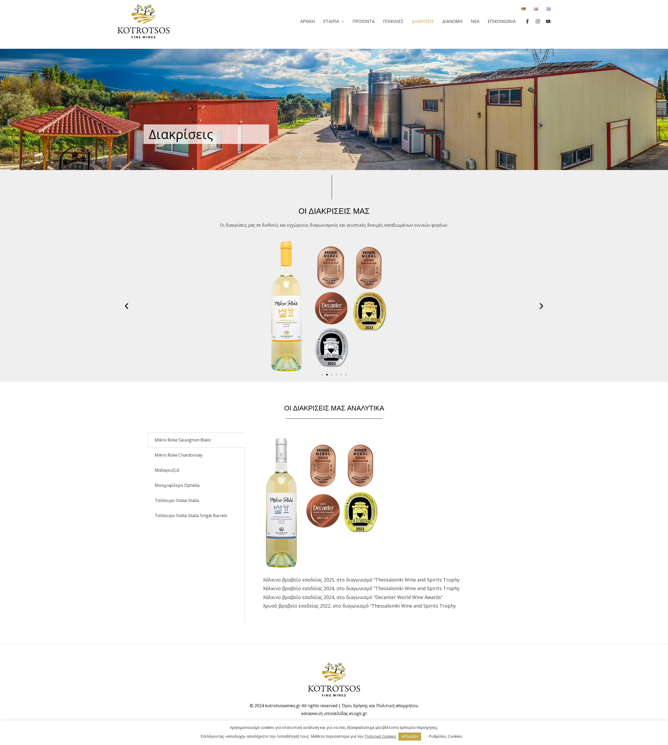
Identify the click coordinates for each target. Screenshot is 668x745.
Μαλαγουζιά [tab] (167, 470)
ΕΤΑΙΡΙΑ (331, 21)
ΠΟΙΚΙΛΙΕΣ (393, 21)
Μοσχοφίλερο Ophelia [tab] (177, 485)
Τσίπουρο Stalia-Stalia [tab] (177, 500)
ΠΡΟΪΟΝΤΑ (364, 21)
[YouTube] (548, 21)
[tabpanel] (382, 527)
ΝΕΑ (475, 21)
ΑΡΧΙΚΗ (307, 21)
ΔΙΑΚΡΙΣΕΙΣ (423, 21)
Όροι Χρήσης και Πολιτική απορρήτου (380, 705)
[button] (322, 374)
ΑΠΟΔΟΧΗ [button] (410, 736)
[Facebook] (527, 21)
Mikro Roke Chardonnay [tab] (178, 455)
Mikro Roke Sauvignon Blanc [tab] (183, 440)
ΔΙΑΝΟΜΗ (452, 21)
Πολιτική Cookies (380, 736)
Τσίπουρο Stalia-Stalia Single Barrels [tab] (191, 515)
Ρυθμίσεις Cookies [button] (445, 736)
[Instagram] (537, 21)
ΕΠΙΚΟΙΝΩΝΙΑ (502, 21)
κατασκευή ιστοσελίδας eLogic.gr (334, 713)
